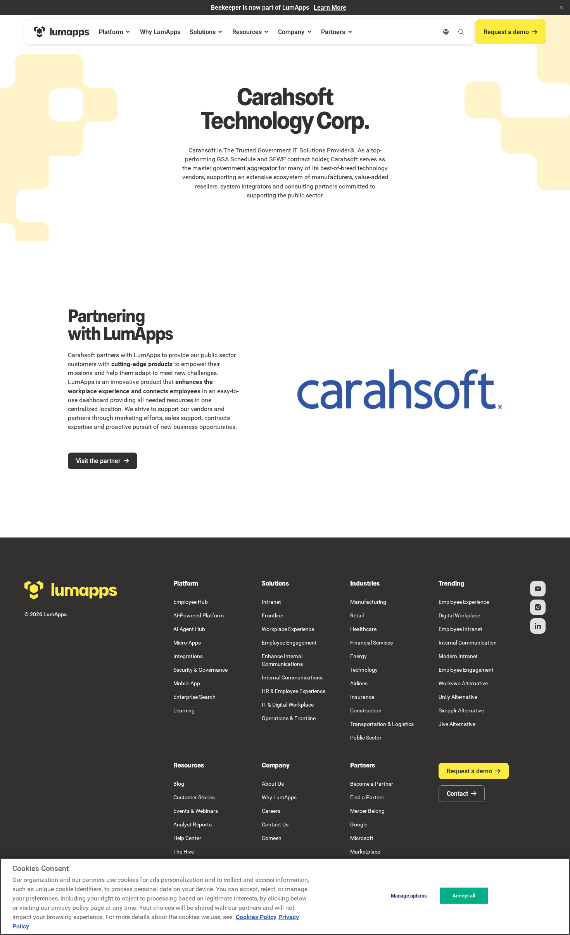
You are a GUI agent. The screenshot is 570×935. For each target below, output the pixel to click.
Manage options (409, 896)
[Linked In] (538, 626)
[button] (562, 7)
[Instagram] (538, 607)
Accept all (464, 896)
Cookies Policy (256, 917)
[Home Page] (62, 32)
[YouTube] (538, 588)
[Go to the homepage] (70, 590)
